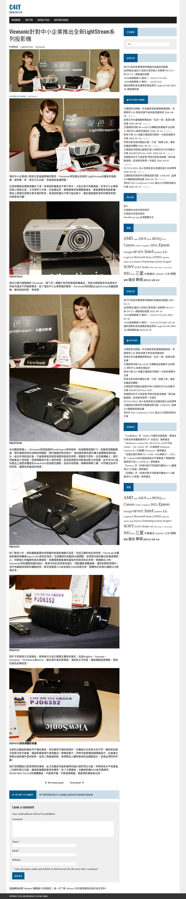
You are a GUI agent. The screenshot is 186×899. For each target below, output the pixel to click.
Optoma (165, 257)
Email (15, 850)
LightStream (27, 46)
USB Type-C (159, 267)
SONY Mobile (142, 267)
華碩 (139, 279)
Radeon (138, 261)
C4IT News (133, 340)
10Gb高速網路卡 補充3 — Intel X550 (143, 81)
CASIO (138, 245)
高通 (157, 280)
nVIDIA (157, 257)
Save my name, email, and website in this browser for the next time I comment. (56, 869)
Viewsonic (40, 46)
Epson (164, 244)
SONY (129, 266)
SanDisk (158, 261)
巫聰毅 (129, 472)
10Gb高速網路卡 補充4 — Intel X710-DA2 (145, 78)
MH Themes (44, 896)
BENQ (156, 238)
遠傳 (153, 280)
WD (127, 273)
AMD (128, 238)
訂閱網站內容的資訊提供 (136, 209)
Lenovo (158, 252)
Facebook (15, 20)
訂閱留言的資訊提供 (134, 213)
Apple (136, 239)
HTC (141, 252)
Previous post (56, 782)
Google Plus (43, 20)
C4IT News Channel (137, 99)
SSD (151, 267)
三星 (139, 273)
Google (128, 252)
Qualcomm (129, 261)
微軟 (173, 274)
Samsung (148, 261)
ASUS (142, 238)
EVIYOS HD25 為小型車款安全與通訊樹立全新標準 (150, 168)
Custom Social (61, 20)
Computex (145, 245)
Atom (149, 239)
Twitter (29, 20)
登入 (126, 206)
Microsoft (139, 257)
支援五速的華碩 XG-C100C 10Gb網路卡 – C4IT (150, 454)
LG (165, 251)
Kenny (23, 96)
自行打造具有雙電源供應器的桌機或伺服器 (146, 66)
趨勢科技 (147, 280)
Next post (75, 782)
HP (135, 252)
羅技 (131, 279)
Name (15, 841)
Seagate (167, 261)
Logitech (128, 257)
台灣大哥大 (159, 274)
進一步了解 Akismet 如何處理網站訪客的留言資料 (79, 888)
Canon (129, 245)
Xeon (132, 274)
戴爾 (126, 280)
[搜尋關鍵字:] (148, 43)
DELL (154, 245)
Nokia (149, 257)
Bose (164, 239)
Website (16, 859)
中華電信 (149, 274)
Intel (148, 251)
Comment (17, 819)
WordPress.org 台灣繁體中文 (139, 217)
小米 (167, 274)
